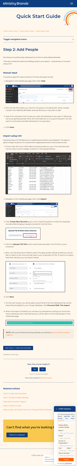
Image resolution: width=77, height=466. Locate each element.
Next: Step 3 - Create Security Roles (18, 348)
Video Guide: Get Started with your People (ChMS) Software (27, 410)
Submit (66, 459)
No (42, 369)
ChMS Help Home (38, 455)
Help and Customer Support (14, 402)
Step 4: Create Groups (12, 406)
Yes (34, 369)
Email (61, 436)
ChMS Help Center (10, 31)
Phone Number (64, 453)
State (69, 448)
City (60, 448)
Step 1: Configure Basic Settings (15, 398)
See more (61, 420)
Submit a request (46, 378)
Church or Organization (63, 442)
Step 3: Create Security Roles (14, 394)
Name (61, 430)
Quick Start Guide (26, 31)
